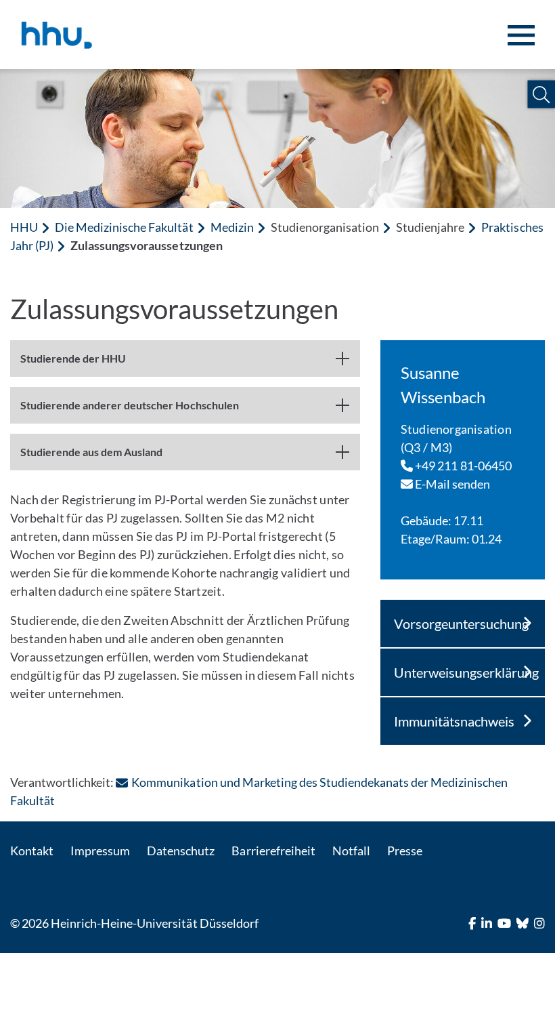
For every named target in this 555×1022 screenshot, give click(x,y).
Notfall (351, 850)
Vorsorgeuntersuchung (461, 623)
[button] (541, 94)
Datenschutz (181, 850)
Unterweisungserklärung (466, 672)
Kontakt (31, 850)
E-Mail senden (452, 483)
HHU (24, 227)
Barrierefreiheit (273, 850)
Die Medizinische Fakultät (124, 227)
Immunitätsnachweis (454, 721)
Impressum (100, 850)
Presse (404, 850)
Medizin (232, 227)
